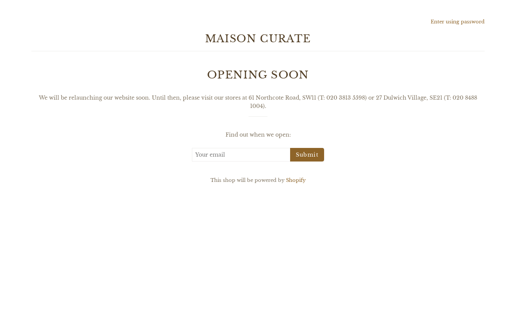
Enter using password (458, 21)
